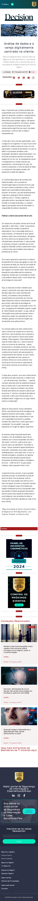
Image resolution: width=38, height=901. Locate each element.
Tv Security (5, 866)
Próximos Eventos (6, 855)
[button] (29, 811)
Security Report (7, 862)
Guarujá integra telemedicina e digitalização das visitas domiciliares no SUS (17, 732)
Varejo (33, 72)
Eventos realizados (6, 859)
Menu (6, 4)
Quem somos (6, 878)
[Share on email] (29, 78)
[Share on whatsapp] (34, 78)
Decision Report (7, 873)
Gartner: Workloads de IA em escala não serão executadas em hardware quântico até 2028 (18, 691)
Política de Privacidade (10, 881)
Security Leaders (8, 852)
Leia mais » (6, 657)
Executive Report (8, 870)
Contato (4, 888)
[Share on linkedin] (24, 78)
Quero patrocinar (8, 885)
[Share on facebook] (14, 78)
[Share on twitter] (19, 78)
